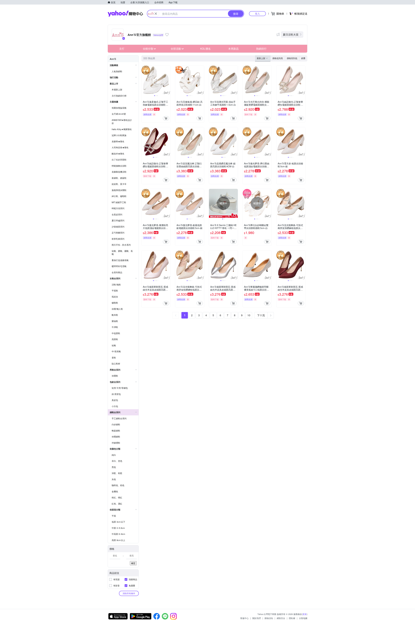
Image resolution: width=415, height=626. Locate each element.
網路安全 (281, 618)
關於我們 (256, 618)
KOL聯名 (205, 48)
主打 (121, 48)
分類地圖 (303, 618)
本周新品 (233, 48)
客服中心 (244, 618)
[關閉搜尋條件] (156, 14)
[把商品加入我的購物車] (166, 118)
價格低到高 (277, 58)
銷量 (303, 58)
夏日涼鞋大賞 (290, 34)
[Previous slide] (144, 80)
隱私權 (292, 618)
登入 (257, 13)
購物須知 (269, 618)
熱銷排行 (261, 48)
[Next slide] (168, 80)
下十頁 (261, 315)
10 (248, 315)
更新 (304, 614)
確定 (133, 563)
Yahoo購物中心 (125, 14)
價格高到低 (292, 58)
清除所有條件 (129, 593)
